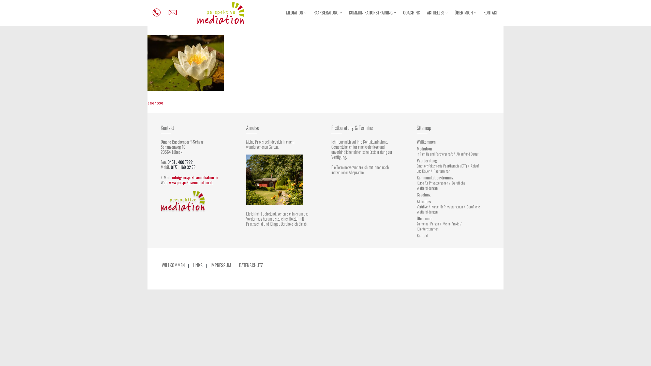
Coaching (411, 12)
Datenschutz (251, 265)
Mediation (294, 12)
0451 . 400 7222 (180, 162)
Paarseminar (442, 171)
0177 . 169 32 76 (183, 167)
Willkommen (426, 142)
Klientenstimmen (427, 229)
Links (198, 265)
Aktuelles (435, 12)
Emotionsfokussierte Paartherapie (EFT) (442, 166)
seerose (155, 103)
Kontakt (490, 12)
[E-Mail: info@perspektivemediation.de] (173, 12)
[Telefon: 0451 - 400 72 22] (157, 12)
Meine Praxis (451, 223)
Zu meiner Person (428, 223)
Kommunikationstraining (371, 12)
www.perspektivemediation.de (191, 182)
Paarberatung (326, 12)
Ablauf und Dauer (467, 154)
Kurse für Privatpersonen (432, 183)
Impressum (221, 265)
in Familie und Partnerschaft (435, 154)
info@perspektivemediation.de (195, 177)
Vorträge (422, 206)
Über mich (464, 12)
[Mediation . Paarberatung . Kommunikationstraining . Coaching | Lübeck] (220, 13)
